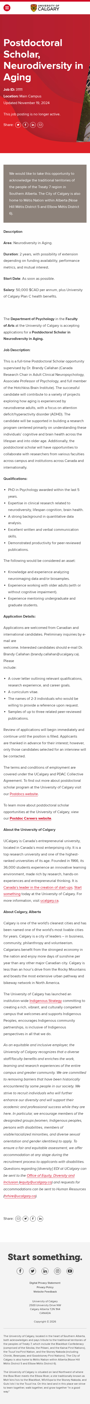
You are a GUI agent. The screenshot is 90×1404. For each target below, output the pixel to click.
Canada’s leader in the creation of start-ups (37, 887)
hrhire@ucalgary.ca (20, 1196)
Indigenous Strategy (46, 1000)
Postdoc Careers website (30, 818)
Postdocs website (24, 794)
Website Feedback (45, 1291)
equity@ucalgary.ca (36, 1182)
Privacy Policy (45, 1287)
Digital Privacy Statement (45, 1283)
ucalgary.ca (49, 900)
